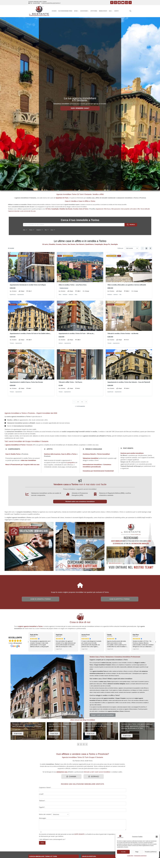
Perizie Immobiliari (103, 454)
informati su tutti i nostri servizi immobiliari (97, 772)
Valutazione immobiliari (90, 458)
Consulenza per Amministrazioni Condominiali (98, 471)
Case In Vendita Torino (12, 454)
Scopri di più (18, 733)
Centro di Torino (83, 209)
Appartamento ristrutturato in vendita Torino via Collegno (28, 285)
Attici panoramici (115, 209)
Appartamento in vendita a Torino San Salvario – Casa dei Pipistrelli (129, 382)
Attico (59, 255)
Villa (119, 255)
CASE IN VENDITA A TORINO (40, 599)
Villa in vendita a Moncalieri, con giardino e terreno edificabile (127, 285)
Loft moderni (133, 209)
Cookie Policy (130, 855)
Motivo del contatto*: (45, 814)
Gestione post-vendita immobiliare (131, 453)
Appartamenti (99, 209)
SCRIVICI (95, 776)
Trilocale (12, 343)
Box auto (33, 211)
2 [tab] (29, 280)
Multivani (71, 294)
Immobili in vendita (22, 255)
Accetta (123, 852)
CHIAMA (72, 776)
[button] (157, 837)
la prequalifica (70, 462)
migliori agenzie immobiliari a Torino (30, 626)
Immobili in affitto (71, 353)
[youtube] (122, 2)
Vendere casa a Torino (66, 484)
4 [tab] (32, 280)
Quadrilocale (13, 294)
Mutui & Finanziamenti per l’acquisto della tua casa (22, 464)
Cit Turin (48, 209)
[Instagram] (115, 2)
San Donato (69, 209)
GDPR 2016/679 (79, 834)
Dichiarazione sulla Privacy (140, 855)
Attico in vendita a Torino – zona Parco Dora (72, 285)
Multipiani (65, 294)
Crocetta (75, 209)
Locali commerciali (25, 211)
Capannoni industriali (13, 211)
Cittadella (62, 209)
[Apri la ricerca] (130, 11)
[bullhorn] (80, 481)
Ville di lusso (107, 209)
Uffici (138, 209)
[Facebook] (111, 2)
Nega (136, 852)
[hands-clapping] (80, 617)
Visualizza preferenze (151, 852)
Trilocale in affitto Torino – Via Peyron (70, 382)
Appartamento (13, 255)
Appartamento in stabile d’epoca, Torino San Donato (26, 382)
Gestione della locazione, (52, 454)
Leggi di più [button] (33, 649)
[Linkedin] (119, 2)
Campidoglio (55, 209)
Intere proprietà (125, 209)
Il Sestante (19, 445)
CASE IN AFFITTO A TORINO (120, 599)
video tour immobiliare (28, 460)
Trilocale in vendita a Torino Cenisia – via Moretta (123, 333)
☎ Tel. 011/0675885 (34, 3)
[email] (126, 2)
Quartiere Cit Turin (62, 198)
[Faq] (130, 2)
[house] (80, 585)
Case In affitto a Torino (68, 454)
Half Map (150, 248)
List (146, 248)
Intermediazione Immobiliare (92, 464)
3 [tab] (31, 280)
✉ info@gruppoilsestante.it (51, 3)
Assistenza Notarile (89, 454)
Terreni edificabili (145, 209)
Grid (142, 248)
